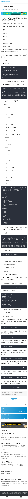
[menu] (25, 1)
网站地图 (3, 493)
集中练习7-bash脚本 (6, 471)
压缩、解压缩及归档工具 (7, 433)
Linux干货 (16, 9)
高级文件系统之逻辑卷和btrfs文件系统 (11, 479)
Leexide (2, 9)
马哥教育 (24, 493)
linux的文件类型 (5, 452)
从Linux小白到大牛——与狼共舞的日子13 (12, 443)
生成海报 (5, 404)
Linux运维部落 (13, 492)
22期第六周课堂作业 (6, 462)
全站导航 (7, 493)
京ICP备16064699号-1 (13, 493)
